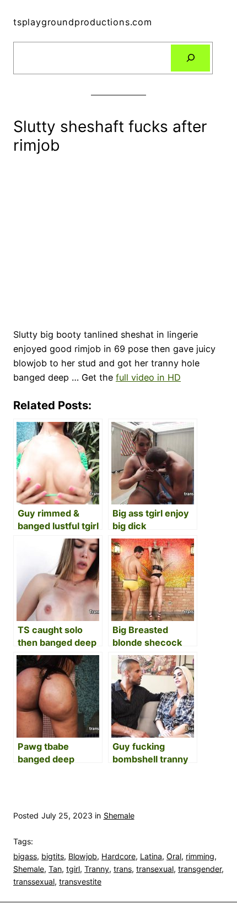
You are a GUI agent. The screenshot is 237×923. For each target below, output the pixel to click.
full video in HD (148, 377)
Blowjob (82, 856)
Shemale (119, 815)
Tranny (96, 868)
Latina (151, 856)
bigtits (52, 856)
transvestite (80, 881)
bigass (25, 856)
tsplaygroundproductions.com (82, 22)
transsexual (34, 881)
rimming (200, 856)
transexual (155, 868)
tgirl (73, 868)
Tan (55, 868)
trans (123, 868)
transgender (200, 868)
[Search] (190, 58)
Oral (173, 856)
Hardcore (118, 856)
